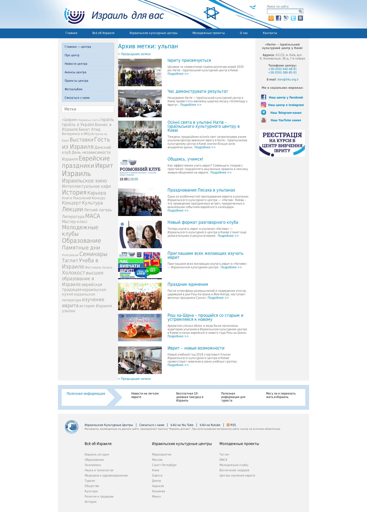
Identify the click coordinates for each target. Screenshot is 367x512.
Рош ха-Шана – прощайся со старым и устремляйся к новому (205, 317)
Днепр (156, 480)
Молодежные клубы (233, 465)
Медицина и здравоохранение (106, 475)
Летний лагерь (98, 210)
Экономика (93, 465)
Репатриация (70, 255)
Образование (81, 240)
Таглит (70, 261)
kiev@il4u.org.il (288, 79)
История (74, 192)
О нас (244, 33)
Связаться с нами (77, 98)
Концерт (71, 203)
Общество (92, 486)
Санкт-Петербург (164, 465)
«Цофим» (70, 120)
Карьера (96, 193)
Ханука (107, 267)
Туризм (90, 480)
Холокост (73, 273)
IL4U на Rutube (210, 425)
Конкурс (99, 198)
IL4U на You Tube (182, 425)
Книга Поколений (76, 198)
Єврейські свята (89, 120)
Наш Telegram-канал (286, 112)
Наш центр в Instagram (286, 105)
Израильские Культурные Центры (109, 425)
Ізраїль (107, 119)
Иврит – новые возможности (196, 348)
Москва (157, 460)
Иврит (104, 165)
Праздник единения (188, 284)
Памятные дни (81, 247)
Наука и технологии (99, 470)
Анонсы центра (75, 72)
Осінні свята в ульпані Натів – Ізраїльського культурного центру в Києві (204, 126)
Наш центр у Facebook (286, 97)
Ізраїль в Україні (78, 124)
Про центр (72, 55)
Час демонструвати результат (198, 91)
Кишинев (158, 491)
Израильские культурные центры (154, 33)
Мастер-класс (75, 221)
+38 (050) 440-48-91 (282, 69)
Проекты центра (76, 80)
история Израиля (95, 306)
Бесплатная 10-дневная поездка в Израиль (189, 397)
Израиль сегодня (97, 454)
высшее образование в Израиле (83, 278)
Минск (156, 496)
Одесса (157, 475)
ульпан (68, 310)
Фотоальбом (73, 89)
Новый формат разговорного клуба (203, 222)
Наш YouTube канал (286, 120)
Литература (73, 216)
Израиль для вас (111, 14)
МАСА (92, 216)
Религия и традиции (99, 496)
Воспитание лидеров (234, 470)
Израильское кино (84, 181)
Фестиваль (93, 267)
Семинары (93, 254)
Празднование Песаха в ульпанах (201, 190)
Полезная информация (86, 394)
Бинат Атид (89, 129)
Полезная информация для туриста (233, 397)
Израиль (76, 173)
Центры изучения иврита (237, 475)
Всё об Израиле (103, 33)
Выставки (81, 139)
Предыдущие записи (134, 54)
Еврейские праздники (86, 162)
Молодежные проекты (208, 33)
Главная (71, 33)
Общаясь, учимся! (185, 159)
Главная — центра (78, 46)
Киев (155, 470)
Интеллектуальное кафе (86, 186)
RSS (233, 425)
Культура (92, 203)
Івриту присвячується (189, 60)
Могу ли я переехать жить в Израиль (281, 395)
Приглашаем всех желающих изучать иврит (205, 255)
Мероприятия (162, 454)
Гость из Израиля (86, 143)
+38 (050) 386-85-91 (282, 72)
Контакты (270, 33)
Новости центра (76, 64)
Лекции (72, 209)
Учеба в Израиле (80, 263)
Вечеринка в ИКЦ (76, 134)
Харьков (158, 486)
